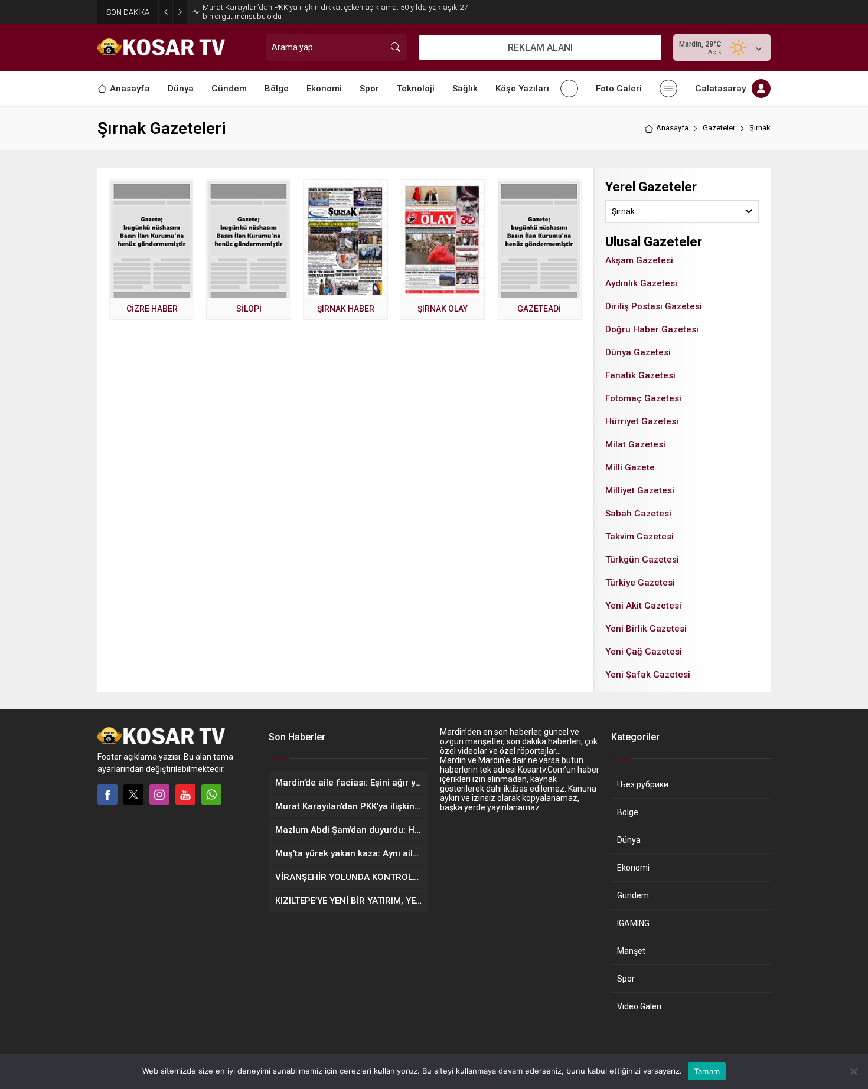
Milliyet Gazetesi (639, 490)
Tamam (707, 1071)
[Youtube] (185, 794)
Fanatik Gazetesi (640, 375)
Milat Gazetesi (635, 444)
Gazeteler (719, 127)
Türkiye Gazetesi (640, 582)
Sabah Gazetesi (638, 513)
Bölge (627, 812)
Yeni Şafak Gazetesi (647, 674)
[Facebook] (107, 794)
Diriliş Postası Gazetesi (653, 306)
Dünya (629, 840)
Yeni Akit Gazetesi (643, 605)
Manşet (631, 951)
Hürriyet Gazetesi (641, 421)
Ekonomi (633, 867)
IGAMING (633, 923)
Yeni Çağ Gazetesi (643, 651)
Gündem (633, 895)
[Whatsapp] (211, 794)
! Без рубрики (642, 784)
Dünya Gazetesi (638, 352)
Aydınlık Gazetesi (641, 283)
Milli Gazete (630, 467)
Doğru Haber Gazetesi (652, 329)
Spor (626, 978)
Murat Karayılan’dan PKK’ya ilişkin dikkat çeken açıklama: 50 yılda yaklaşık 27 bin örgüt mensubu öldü (335, 12)
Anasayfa (672, 127)
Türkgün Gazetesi (642, 559)
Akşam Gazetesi (639, 260)
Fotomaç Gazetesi (643, 398)
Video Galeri (639, 1006)
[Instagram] (159, 794)
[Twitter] (133, 794)
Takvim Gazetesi (639, 536)
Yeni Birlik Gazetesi (646, 628)
